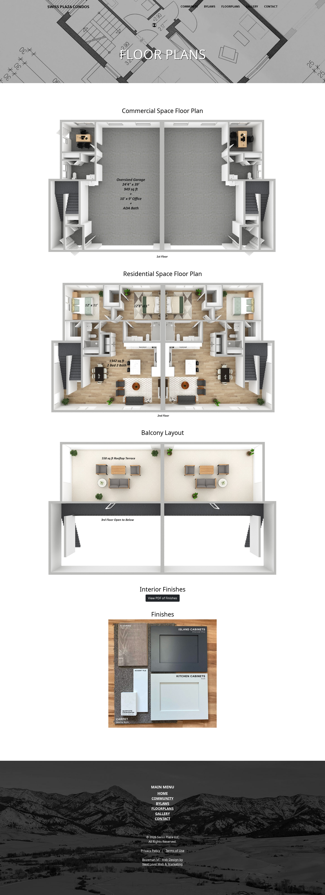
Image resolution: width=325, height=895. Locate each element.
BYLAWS (209, 6)
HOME (162, 793)
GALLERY (252, 6)
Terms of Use (175, 851)
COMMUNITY (189, 6)
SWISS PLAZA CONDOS (68, 6)
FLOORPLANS (230, 6)
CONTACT (271, 6)
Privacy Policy (150, 851)
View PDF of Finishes (162, 598)
